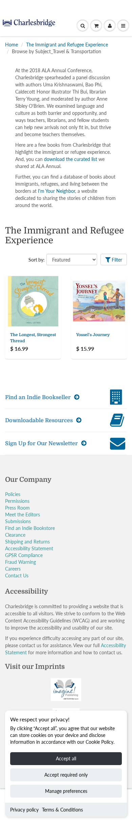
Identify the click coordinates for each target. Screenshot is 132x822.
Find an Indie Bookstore (30, 528)
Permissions (17, 501)
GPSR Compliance (24, 555)
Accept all (66, 758)
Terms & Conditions (62, 810)
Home (11, 44)
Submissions (18, 521)
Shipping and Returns (27, 541)
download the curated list (70, 159)
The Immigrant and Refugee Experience (67, 44)
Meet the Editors (22, 514)
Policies (12, 494)
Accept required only (66, 775)
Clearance (15, 535)
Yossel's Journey (93, 334)
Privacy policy (24, 810)
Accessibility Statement (29, 548)
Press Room (17, 508)
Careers (13, 569)
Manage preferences (66, 791)
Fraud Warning (20, 562)
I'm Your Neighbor (56, 191)
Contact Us (16, 575)
